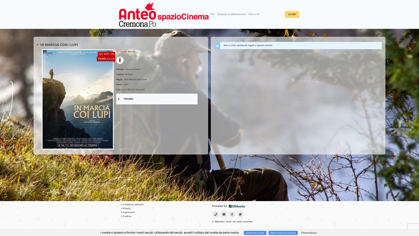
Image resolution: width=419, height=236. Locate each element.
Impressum (128, 212)
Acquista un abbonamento (231, 14)
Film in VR (253, 14)
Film (212, 14)
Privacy (126, 208)
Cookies (126, 216)
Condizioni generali (133, 204)
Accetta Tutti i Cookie (255, 233)
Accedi (292, 14)
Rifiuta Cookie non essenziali (283, 233)
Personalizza (309, 232)
